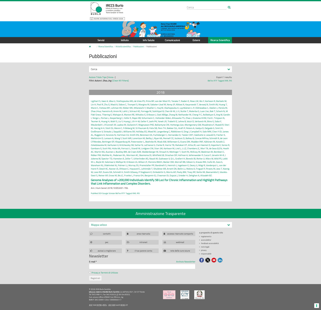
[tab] (160, 224)
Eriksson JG (132, 162)
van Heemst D (203, 145)
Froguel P (200, 168)
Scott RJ (185, 151)
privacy (204, 250)
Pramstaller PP (147, 165)
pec (106, 242)
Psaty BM (181, 172)
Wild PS (218, 158)
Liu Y (120, 121)
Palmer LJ (122, 165)
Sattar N (139, 145)
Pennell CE (168, 138)
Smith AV (213, 104)
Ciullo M (211, 162)
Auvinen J (110, 151)
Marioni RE (129, 114)
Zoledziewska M (98, 145)
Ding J (186, 131)
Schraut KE (135, 111)
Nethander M (184, 114)
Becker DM (168, 162)
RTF (215, 80)
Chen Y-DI (217, 131)
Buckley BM (121, 151)
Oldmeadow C (201, 108)
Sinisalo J (108, 131)
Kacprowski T (191, 104)
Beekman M (207, 151)
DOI (100, 193)
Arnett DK (172, 168)
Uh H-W (136, 121)
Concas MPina (201, 138)
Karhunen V (112, 145)
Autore (92, 77)
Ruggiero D (99, 135)
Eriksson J (151, 114)
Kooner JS (113, 168)
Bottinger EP (108, 141)
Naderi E (185, 101)
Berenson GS (146, 135)
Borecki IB (190, 158)
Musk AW (161, 141)
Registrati (95, 278)
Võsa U (112, 101)
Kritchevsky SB (126, 145)
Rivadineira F (208, 124)
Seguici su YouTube (214, 260)
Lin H (93, 104)
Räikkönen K (177, 131)
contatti (106, 233)
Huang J (127, 121)
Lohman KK (116, 108)
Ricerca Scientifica (220, 40)
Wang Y (118, 138)
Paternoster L (137, 141)
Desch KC (103, 168)
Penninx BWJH (155, 162)
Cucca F (207, 155)
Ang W (219, 114)
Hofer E (127, 118)
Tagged (221, 80)
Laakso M (121, 124)
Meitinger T (175, 151)
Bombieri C (219, 151)
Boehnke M (150, 141)
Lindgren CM (147, 148)
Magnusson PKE (146, 124)
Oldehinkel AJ (110, 165)
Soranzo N (111, 135)
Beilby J (149, 138)
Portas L (105, 118)
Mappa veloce (99, 224)
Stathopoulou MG (124, 101)
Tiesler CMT (187, 135)
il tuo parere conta (143, 250)
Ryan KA (158, 138)
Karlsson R (210, 101)
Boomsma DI (145, 155)
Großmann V (97, 131)
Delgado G (209, 128)
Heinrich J (172, 165)
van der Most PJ (162, 101)
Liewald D (210, 135)
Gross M (113, 175)
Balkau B (190, 138)
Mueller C (151, 108)
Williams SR (129, 131)
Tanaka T (175, 101)
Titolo (99, 77)
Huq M (160, 108)
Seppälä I (117, 131)
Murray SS (133, 165)
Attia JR (191, 145)
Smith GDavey (131, 172)
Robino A (190, 168)
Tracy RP (191, 172)
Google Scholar (108, 193)
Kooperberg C (116, 118)
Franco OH (139, 175)
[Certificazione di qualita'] (184, 294)
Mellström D (97, 138)
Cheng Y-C (197, 114)
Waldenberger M (150, 151)
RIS (230, 80)
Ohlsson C (124, 168)
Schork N (220, 111)
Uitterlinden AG (140, 158)
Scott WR (127, 138)
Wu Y (201, 101)
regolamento (206, 236)
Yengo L (96, 118)
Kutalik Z (220, 141)
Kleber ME (128, 108)
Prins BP (150, 101)
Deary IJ (193, 165)
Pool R (100, 104)
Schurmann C (148, 118)
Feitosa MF (104, 108)
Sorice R (225, 145)
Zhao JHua (96, 111)
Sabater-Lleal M (158, 104)
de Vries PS (139, 101)
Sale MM (207, 131)
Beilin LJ (181, 168)
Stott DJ (109, 128)
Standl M (135, 148)
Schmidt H (118, 172)
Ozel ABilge (162, 114)
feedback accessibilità (210, 243)
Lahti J (125, 111)
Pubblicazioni (138, 46)
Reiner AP (103, 175)
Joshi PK (153, 121)
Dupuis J (173, 175)
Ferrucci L (125, 148)
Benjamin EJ (150, 175)
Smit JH (219, 128)
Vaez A (104, 101)
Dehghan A (194, 175)
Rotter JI (200, 158)
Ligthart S (95, 101)
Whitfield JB (158, 155)
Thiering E (107, 114)
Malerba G (194, 111)
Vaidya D (199, 128)
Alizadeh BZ (206, 175)
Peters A (190, 128)
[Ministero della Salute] (199, 294)
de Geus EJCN (215, 148)
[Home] (107, 11)
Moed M (152, 131)
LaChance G (149, 145)
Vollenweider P (196, 155)
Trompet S (132, 104)
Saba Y (218, 121)
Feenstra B (107, 111)
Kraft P (181, 128)
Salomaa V (110, 162)
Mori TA (204, 148)
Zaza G (219, 162)
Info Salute (148, 40)
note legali (205, 246)
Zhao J (189, 118)
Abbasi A (180, 104)
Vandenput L (212, 165)
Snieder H (183, 175)
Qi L (172, 158)
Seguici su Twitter (207, 260)
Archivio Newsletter (185, 261)
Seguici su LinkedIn (220, 260)
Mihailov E (141, 114)
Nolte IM (200, 172)
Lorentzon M (138, 138)
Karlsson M (169, 148)
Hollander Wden (163, 118)
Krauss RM (201, 162)
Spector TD (106, 158)
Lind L (178, 148)
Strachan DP (171, 155)
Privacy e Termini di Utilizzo (105, 272)
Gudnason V (164, 158)
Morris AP (171, 172)
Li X (177, 111)
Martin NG (100, 151)
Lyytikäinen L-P (187, 108)
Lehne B (182, 121)
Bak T (212, 111)
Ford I (210, 118)
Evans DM (185, 141)
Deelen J (213, 108)
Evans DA (107, 172)
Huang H (105, 121)
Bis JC (120, 175)
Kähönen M (209, 141)
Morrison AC (132, 155)
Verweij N (203, 104)
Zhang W (173, 114)
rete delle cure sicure (180, 250)
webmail (180, 242)
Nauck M (153, 158)
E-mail (93, 261)
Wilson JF (142, 162)
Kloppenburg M (122, 141)
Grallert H (180, 158)
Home (91, 46)
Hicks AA (116, 148)
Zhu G (107, 104)
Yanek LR (162, 121)
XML (227, 80)
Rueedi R (219, 124)
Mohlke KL (107, 155)
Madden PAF (197, 141)
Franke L (128, 175)
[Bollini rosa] (169, 294)
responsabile (206, 253)
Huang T (223, 104)
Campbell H (196, 131)
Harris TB (169, 145)
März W (209, 158)
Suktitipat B (158, 111)
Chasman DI (163, 175)
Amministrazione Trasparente (161, 213)
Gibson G (190, 162)
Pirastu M (210, 168)
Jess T (219, 168)
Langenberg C (163, 131)
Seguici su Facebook (201, 260)
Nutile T (184, 111)
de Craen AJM (134, 151)
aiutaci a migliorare (107, 250)
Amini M (117, 111)
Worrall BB (180, 162)
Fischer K (220, 135)
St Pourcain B (142, 128)
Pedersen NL (119, 155)
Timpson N (219, 118)
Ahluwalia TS (178, 118)
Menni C (118, 128)
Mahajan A (118, 114)
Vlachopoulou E (171, 108)
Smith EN (134, 135)
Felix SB (153, 128)
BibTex (210, 80)
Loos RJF (98, 172)
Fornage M (146, 111)
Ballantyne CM (162, 124)
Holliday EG (141, 131)
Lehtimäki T (146, 168)
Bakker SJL (172, 128)
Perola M (222, 108)
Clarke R (160, 145)
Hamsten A (118, 158)
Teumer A (95, 121)
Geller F (144, 121)
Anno (110, 77)
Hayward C (135, 168)
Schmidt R (214, 138)
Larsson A (108, 138)
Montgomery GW (193, 124)
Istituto (125, 40)
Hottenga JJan (177, 124)
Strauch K (163, 151)
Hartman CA (123, 135)
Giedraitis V (199, 135)
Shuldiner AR (159, 168)
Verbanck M (200, 121)
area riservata (143, 233)
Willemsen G (173, 141)
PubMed (94, 193)
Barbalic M (221, 101)
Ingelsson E (183, 165)
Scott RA (107, 148)
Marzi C (94, 108)
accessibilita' (206, 240)
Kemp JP (171, 104)
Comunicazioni (172, 40)
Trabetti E (172, 121)
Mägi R (201, 165)
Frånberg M (129, 128)
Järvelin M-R (218, 155)
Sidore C (122, 104)
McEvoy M (195, 151)
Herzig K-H (99, 128)
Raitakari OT (181, 145)
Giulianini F (132, 124)
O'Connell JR (110, 124)
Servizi (101, 40)
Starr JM (158, 148)
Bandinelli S (161, 165)
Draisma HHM (199, 118)
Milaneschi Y (140, 108)
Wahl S (113, 121)
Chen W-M (170, 111)
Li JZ (184, 148)
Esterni (196, 40)
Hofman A (183, 155)
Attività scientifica (123, 46)
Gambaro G (96, 148)
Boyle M (100, 162)
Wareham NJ (97, 165)
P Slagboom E (145, 172)
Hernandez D (174, 135)
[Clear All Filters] (120, 80)
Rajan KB (136, 118)
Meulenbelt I (97, 124)
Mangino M (143, 104)
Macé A (114, 104)
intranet (143, 242)
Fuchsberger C (160, 135)
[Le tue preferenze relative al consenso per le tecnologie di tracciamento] (316, 305)
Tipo (104, 77)
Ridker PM (96, 155)
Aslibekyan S (209, 114)
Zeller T (128, 158)
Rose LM (194, 101)
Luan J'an (204, 111)
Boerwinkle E (212, 172)
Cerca (94, 69)
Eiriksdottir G (159, 172)
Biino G (210, 121)
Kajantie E (216, 145)
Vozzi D (190, 121)
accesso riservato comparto (180, 233)
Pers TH (162, 128)
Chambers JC (193, 148)
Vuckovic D (180, 138)
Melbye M (121, 162)
